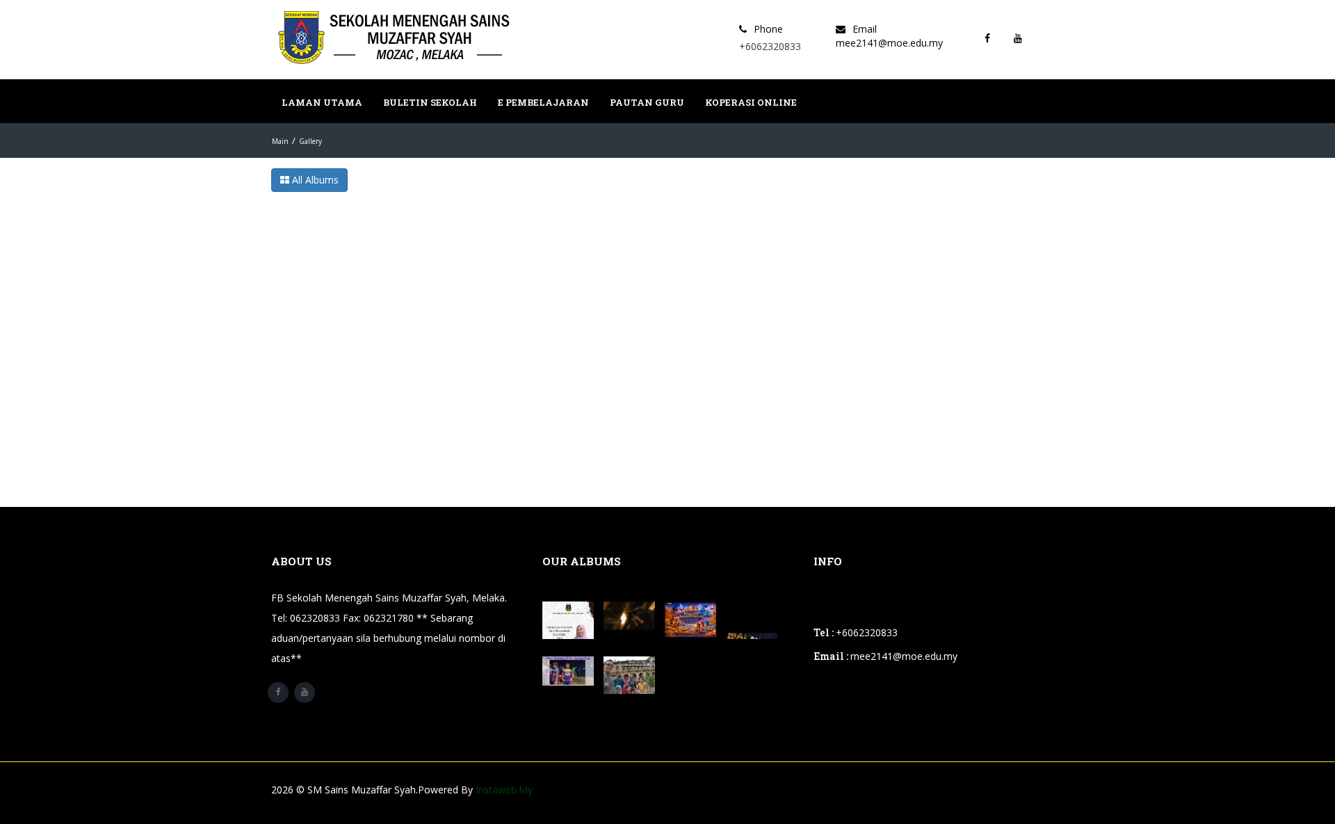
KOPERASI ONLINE (751, 102)
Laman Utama (322, 102)
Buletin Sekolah (430, 102)
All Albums (314, 179)
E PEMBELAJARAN (543, 102)
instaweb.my (504, 789)
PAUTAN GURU (647, 102)
